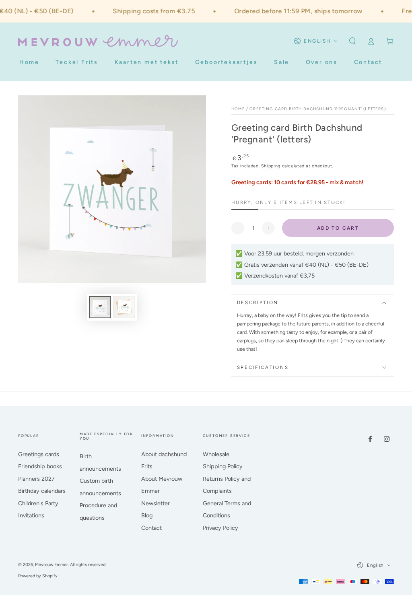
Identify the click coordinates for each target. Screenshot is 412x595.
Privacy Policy (220, 527)
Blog (146, 515)
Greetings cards (38, 454)
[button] (352, 41)
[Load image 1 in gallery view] (100, 307)
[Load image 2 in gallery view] (124, 307)
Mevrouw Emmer (51, 564)
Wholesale (216, 454)
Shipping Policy (223, 466)
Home (238, 109)
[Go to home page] (98, 41)
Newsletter (155, 503)
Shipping (270, 166)
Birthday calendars (42, 490)
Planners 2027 (36, 478)
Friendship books (40, 466)
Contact (151, 527)
